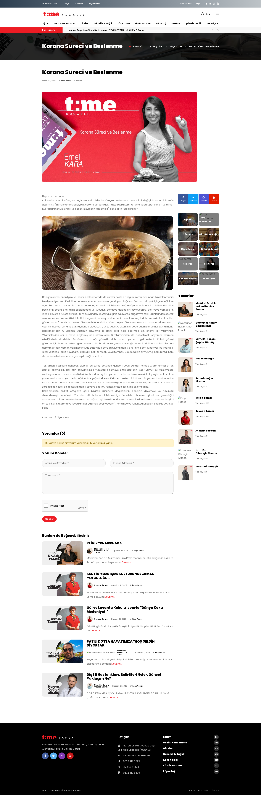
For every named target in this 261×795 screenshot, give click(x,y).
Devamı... (127, 562)
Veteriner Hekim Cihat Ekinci (122, 652)
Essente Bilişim (55, 790)
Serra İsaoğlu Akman (204, 379)
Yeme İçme (213, 23)
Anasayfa (137, 46)
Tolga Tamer (204, 398)
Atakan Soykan (205, 430)
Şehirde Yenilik (193, 23)
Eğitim (45, 23)
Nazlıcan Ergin (204, 358)
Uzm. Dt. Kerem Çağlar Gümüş (101, 686)
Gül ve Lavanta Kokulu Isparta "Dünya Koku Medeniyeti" (125, 609)
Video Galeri (186, 4)
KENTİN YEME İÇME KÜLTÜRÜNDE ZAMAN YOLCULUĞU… (121, 576)
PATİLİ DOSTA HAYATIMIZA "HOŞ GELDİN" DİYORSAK (121, 643)
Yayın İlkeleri (94, 3)
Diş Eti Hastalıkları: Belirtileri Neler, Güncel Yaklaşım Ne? (124, 676)
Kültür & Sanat (143, 23)
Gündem (84, 23)
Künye (66, 3)
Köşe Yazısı (124, 23)
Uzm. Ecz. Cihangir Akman (206, 452)
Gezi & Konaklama (64, 23)
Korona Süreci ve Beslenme (204, 46)
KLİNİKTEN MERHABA (87, 30)
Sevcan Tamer (101, 585)
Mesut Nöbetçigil (206, 466)
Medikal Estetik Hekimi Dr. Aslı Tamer (101, 551)
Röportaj (161, 23)
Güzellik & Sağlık (103, 23)
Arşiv (198, 4)
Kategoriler (156, 46)
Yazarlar (79, 3)
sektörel (175, 23)
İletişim (216, 790)
